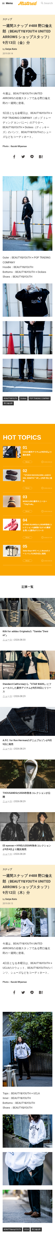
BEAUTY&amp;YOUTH (12, 1229)
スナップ (7, 19)
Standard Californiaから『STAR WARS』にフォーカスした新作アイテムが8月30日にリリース (27, 688)
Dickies (23, 398)
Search (48, 3)
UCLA (26, 1229)
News (27, 462)
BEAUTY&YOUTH (10, 398)
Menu (9, 3)
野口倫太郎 (8, 403)
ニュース (7, 639)
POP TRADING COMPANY (39, 398)
